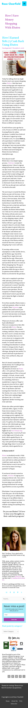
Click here (11, 163)
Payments (15, 307)
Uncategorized (6, 48)
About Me (14, 701)
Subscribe (14, 619)
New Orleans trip (16, 431)
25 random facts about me (13, 579)
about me (18, 577)
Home (8, 701)
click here (11, 476)
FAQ (20, 701)
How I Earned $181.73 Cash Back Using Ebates (13, 41)
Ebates (9, 83)
